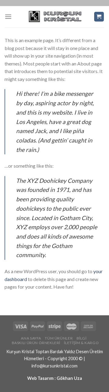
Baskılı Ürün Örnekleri (36, 342)
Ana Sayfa (31, 338)
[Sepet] (99, 17)
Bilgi (82, 338)
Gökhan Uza (69, 378)
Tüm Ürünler (59, 338)
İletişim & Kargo (81, 342)
